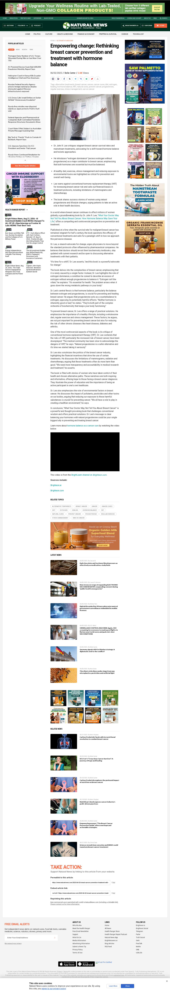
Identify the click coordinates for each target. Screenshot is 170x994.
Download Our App (134, 18)
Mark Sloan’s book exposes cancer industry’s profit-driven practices (97, 803)
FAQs (155, 18)
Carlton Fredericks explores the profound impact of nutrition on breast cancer (99, 781)
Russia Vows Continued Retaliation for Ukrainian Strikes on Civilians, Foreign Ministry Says (24, 156)
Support (75, 934)
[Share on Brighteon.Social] (53, 78)
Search (164, 18)
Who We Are (77, 925)
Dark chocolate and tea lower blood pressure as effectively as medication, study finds (99, 564)
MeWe (138, 947)
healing (53, 87)
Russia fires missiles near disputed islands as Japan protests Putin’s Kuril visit (23, 108)
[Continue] (55, 938)
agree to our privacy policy (54, 988)
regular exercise (57, 89)
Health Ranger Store (112, 931)
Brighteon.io (140, 925)
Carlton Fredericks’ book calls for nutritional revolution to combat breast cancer (97, 738)
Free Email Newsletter (81, 931)
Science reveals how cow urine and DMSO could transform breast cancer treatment (99, 846)
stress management (73, 89)
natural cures (82, 87)
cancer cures (99, 84)
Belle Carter (70, 73)
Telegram (139, 931)
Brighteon (14, 18)
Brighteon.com (57, 490)
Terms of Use (77, 953)
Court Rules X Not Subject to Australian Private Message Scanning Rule (24, 129)
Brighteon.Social (142, 928)
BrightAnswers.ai (118, 18)
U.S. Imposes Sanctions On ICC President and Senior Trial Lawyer (22, 147)
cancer (90, 84)
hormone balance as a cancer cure (83, 425)
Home (5, 18)
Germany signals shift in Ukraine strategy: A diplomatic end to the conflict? (97, 650)
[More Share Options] (98, 78)
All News (108, 928)
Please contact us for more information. (65, 904)
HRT (74, 87)
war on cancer (88, 89)
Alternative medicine (65, 41)
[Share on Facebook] (64, 78)
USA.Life (139, 953)
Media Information (79, 940)
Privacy (59, 971)
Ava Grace (93, 668)
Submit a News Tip (79, 947)
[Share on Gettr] (92, 78)
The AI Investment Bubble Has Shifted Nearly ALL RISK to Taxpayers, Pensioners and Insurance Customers (35, 254)
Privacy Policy (78, 950)
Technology (138, 34)
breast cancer (81, 84)
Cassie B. (93, 561)
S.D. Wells (93, 625)
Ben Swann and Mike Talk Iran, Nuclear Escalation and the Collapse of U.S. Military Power (14, 236)
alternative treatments (64, 84)
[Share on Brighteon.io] (59, 78)
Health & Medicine (65, 34)
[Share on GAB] (87, 78)
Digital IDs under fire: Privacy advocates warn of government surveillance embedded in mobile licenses (99, 608)
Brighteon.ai (55, 485)
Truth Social (140, 937)
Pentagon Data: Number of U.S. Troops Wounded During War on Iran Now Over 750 (24, 58)
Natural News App (111, 937)
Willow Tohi (93, 604)
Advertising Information (81, 943)
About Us (147, 18)
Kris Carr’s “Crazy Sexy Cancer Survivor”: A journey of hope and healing (96, 760)
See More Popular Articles (25, 166)
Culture (48, 34)
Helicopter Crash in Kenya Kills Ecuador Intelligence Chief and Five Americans (24, 76)
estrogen (113, 84)
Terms (65, 971)
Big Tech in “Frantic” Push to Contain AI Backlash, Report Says (24, 138)
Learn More (113, 986)
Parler (138, 934)
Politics (37, 34)
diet (107, 84)
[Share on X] (70, 78)
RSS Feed (108, 947)
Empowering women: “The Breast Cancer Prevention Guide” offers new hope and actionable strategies (96, 825)
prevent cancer (95, 87)
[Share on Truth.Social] (81, 78)
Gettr (138, 940)
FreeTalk (139, 943)
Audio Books (48, 18)
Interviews (37, 18)
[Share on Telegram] (75, 78)
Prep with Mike (25, 18)
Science (125, 34)
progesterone (108, 87)
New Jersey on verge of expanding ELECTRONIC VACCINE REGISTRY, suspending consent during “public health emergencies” (99, 587)
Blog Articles (109, 943)
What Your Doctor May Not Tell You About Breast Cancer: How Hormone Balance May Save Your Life (84, 218)
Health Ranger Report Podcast (116, 934)
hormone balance (64, 87)
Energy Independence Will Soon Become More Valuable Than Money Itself (14, 253)
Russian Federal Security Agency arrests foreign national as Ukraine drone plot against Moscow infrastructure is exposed (22, 87)
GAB (137, 950)
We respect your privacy (13, 943)
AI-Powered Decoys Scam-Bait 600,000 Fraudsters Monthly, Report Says (24, 68)
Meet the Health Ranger (81, 928)
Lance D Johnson (95, 582)
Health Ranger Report (15, 210)
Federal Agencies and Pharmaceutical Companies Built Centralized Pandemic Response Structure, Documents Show (24, 119)
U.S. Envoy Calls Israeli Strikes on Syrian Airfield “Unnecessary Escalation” (24, 99)
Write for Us (77, 937)
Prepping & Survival (108, 34)
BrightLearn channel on (89, 475)
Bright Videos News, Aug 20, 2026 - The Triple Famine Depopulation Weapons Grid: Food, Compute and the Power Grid (14, 271)
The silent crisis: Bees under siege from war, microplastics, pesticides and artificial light (97, 672)
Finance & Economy (86, 34)
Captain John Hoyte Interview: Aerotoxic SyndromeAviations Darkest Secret (33, 269)
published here (118, 975)
